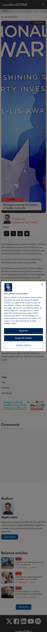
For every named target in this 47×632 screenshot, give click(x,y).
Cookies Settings (23, 345)
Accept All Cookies (23, 338)
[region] (23, 316)
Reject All (23, 331)
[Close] (42, 284)
